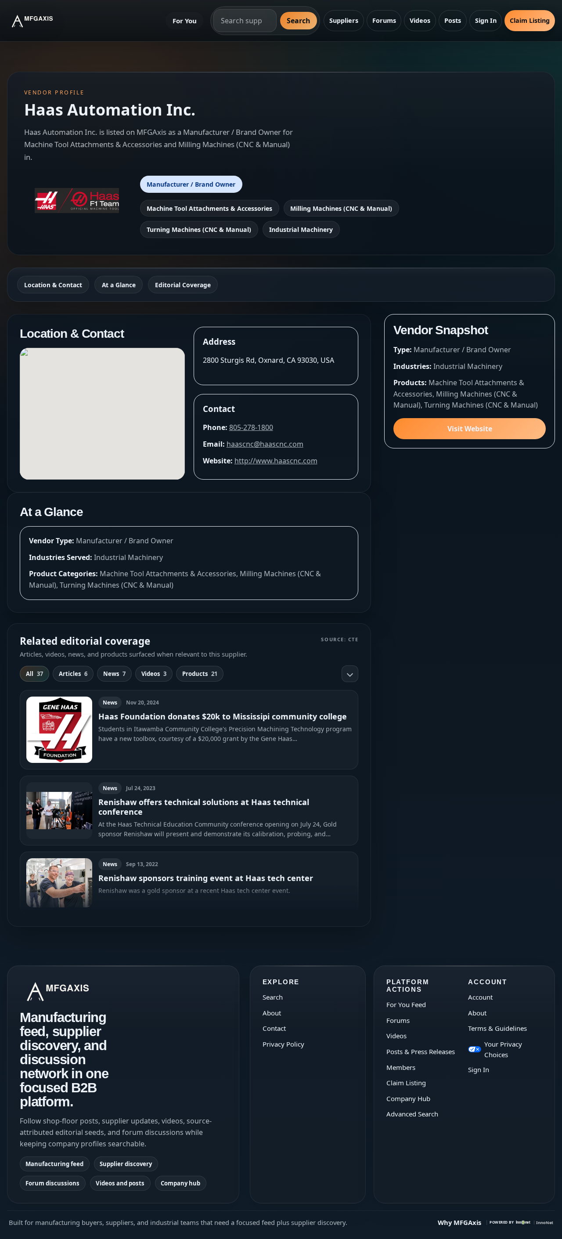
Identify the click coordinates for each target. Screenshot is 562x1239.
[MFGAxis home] (39, 20)
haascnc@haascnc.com (265, 444)
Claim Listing (530, 20)
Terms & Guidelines (497, 1028)
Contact (274, 1028)
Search (298, 20)
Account (480, 997)
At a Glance (119, 285)
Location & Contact (53, 285)
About (272, 1012)
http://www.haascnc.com (275, 461)
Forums (384, 20)
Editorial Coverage (183, 285)
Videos (420, 20)
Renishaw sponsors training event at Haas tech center (205, 878)
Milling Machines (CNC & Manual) (341, 208)
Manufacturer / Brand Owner (191, 184)
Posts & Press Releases (420, 1051)
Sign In (486, 20)
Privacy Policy (283, 1044)
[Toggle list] (350, 673)
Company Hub (408, 1098)
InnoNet (544, 1223)
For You (185, 20)
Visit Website (469, 428)
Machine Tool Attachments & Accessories (209, 208)
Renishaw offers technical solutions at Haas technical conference (203, 807)
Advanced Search (412, 1113)
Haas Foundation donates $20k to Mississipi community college (222, 716)
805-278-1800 (251, 427)
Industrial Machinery (301, 229)
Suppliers (343, 20)
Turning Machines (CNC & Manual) (199, 229)
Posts (452, 20)
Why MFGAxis (459, 1222)
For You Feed (406, 1004)
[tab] (34, 674)
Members (400, 1067)
